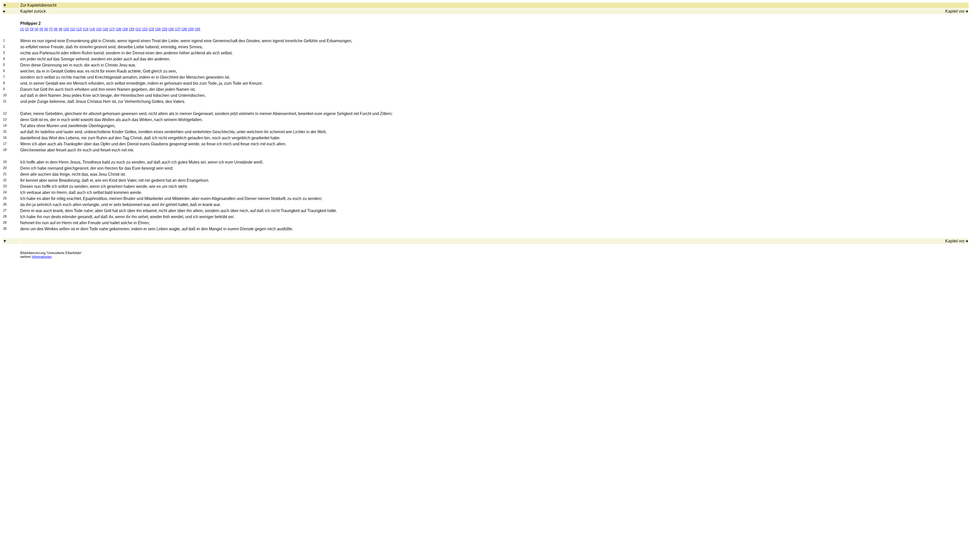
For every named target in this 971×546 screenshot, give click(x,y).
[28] (184, 29)
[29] (191, 29)
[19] (125, 29)
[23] (151, 29)
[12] (79, 29)
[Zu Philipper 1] (4, 11)
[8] (56, 29)
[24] (158, 29)
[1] (22, 29)
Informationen (42, 257)
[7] (51, 29)
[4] (36, 29)
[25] (164, 29)
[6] (46, 29)
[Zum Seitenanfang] (5, 241)
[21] (138, 29)
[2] (27, 29)
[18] (118, 29)
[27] (178, 29)
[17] (112, 29)
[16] (105, 29)
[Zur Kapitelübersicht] (5, 5)
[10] (66, 29)
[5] (41, 29)
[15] (99, 29)
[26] (171, 29)
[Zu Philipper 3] (966, 11)
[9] (60, 29)
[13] (86, 29)
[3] (32, 29)
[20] (132, 29)
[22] (145, 29)
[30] (197, 29)
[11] (72, 29)
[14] (92, 29)
